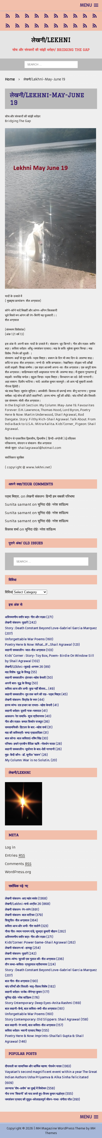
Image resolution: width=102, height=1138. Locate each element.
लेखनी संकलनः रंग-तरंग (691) (22, 909)
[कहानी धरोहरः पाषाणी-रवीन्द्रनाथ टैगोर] (94, 16)
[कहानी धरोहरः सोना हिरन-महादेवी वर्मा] (46, 26)
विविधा (9, 592)
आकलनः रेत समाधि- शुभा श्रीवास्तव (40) (28, 716)
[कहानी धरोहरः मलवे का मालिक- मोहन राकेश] (17, 26)
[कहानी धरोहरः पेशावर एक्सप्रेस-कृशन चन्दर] (7, 26)
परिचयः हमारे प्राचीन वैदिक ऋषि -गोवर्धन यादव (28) (33, 743)
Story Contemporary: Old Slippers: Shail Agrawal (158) (46, 1019)
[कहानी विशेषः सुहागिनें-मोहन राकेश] (27, 16)
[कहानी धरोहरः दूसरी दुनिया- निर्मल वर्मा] (84, 16)
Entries (15, 855)
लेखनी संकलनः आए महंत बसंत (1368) (26, 898)
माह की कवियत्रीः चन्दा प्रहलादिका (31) (27, 732)
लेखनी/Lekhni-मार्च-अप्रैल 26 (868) (27, 904)
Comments (18, 864)
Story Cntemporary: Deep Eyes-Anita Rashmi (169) (43, 1003)
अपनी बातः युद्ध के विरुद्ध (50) (21, 683)
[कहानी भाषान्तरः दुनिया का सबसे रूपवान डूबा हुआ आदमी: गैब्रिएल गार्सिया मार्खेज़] (46, 16)
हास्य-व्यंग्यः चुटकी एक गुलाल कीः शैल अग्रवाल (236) (34, 959)
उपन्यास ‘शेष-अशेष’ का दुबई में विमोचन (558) (30, 1088)
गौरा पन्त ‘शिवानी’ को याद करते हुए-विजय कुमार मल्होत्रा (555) (39, 1093)
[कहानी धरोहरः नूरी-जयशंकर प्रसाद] (7, 16)
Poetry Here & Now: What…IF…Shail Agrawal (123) (42, 644)
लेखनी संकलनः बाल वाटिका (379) (24, 915)
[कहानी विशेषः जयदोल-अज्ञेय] (94, 26)
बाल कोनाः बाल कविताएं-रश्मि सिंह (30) (26, 738)
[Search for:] (51, 64)
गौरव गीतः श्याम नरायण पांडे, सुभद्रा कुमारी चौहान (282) (35, 931)
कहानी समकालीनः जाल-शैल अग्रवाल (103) (29, 650)
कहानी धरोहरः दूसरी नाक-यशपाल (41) (26, 711)
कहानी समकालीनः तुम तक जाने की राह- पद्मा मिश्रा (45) (36, 694)
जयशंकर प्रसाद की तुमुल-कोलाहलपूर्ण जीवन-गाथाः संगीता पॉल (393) (42, 1099)
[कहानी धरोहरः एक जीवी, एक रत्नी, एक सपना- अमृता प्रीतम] (65, 16)
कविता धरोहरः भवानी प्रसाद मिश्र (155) (27, 1030)
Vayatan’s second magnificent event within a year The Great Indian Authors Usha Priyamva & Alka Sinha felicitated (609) (51, 1077)
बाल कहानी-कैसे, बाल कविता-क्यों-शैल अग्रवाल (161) (34, 1008)
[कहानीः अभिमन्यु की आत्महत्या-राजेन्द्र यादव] (17, 16)
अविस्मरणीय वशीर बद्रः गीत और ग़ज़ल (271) (29, 617)
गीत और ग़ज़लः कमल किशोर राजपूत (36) (27, 721)
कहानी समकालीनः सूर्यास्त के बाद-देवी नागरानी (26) (33, 749)
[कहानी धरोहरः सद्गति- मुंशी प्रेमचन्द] (36, 26)
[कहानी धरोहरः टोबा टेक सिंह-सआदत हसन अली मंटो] (75, 16)
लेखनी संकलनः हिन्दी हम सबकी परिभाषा (50, 496)
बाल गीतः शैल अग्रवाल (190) (21, 981)
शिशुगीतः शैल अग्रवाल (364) (21, 920)
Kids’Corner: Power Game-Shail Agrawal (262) (40, 942)
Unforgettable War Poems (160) (29, 639)
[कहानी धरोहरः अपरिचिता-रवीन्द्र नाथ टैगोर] (84, 26)
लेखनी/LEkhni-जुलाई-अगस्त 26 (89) (27, 666)
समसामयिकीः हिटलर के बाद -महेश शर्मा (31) (28, 727)
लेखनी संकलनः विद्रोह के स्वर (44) (24, 699)
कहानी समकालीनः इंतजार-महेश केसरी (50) (29, 677)
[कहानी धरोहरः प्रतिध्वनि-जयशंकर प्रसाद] (36, 16)
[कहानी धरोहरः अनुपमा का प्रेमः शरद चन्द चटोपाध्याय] (75, 26)
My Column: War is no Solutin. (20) (31, 760)
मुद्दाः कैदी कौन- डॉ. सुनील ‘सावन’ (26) (26, 755)
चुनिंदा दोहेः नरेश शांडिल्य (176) (22, 997)
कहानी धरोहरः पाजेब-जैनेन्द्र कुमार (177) (27, 992)
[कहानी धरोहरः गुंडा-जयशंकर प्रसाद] (55, 26)
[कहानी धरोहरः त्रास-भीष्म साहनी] (55, 16)
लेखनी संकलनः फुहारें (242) (20, 622)
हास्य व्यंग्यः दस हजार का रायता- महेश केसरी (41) (32, 705)
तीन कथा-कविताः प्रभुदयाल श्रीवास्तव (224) (30, 964)
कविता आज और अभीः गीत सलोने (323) (26, 926)
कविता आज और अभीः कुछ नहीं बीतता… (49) (30, 688)
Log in (10, 847)
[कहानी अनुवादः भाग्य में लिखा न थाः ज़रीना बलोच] (65, 26)
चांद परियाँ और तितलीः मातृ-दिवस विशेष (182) (30, 986)
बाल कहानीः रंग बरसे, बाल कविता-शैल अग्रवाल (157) (34, 1025)
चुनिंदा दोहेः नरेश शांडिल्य (53, 504)
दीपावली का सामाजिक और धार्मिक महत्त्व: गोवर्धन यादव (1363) (38, 1066)
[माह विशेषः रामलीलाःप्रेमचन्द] (27, 26)
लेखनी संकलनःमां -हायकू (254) (23, 948)
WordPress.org (18, 872)
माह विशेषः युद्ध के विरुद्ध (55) (21, 672)
